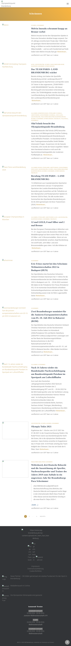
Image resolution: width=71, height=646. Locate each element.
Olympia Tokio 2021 (41, 426)
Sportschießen (50, 66)
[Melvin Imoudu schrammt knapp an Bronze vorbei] (15, 32)
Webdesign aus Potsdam (48, 642)
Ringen (63, 116)
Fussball (59, 113)
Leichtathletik (39, 64)
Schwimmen (40, 25)
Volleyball (64, 118)
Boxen (46, 113)
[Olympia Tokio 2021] (15, 430)
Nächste (42, 516)
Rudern (33, 118)
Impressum (35, 566)
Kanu (32, 64)
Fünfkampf (52, 113)
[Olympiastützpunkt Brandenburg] (9, 3)
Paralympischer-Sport (57, 64)
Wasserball (34, 120)
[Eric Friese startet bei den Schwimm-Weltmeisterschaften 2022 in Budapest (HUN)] (15, 267)
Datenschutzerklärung (35, 569)
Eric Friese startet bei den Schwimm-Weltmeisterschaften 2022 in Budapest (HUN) (49, 267)
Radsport (34, 66)
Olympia (33, 25)
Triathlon (57, 118)
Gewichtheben (44, 115)
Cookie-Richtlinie (35, 571)
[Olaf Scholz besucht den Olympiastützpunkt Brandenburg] (15, 120)
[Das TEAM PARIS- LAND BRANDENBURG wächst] (15, 71)
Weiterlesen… (62, 52)
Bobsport (41, 113)
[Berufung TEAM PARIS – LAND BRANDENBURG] (15, 174)
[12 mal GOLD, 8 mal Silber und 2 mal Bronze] (15, 224)
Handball (52, 115)
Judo (57, 115)
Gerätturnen (35, 115)
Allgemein (34, 113)
